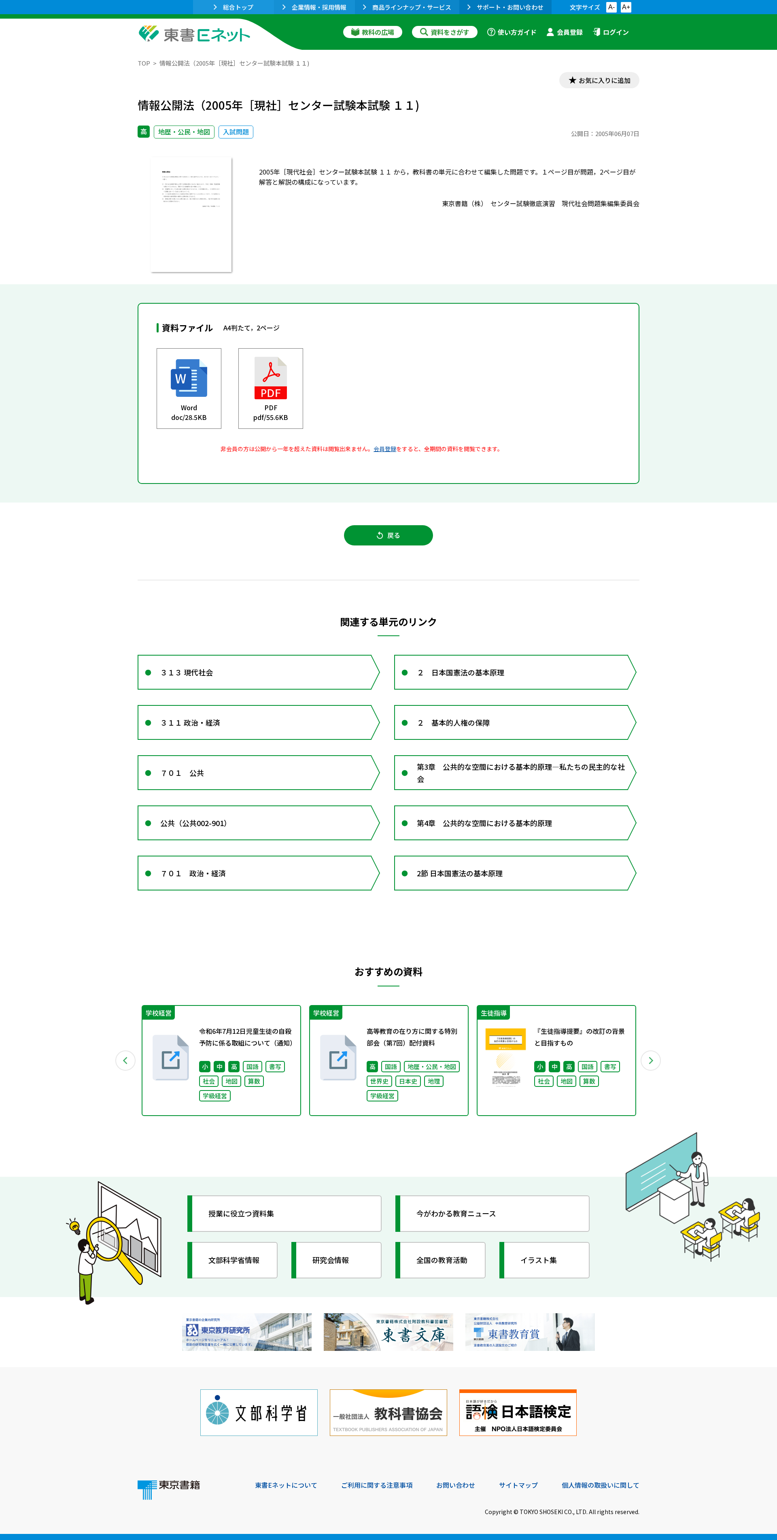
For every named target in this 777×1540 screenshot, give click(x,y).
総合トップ (238, 7)
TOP (144, 63)
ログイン (616, 32)
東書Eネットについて (286, 1485)
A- (611, 7)
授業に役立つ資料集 (241, 1213)
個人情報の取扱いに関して (600, 1485)
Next (651, 1060)
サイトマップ (518, 1485)
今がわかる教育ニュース (456, 1213)
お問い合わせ (455, 1485)
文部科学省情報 (233, 1260)
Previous (125, 1060)
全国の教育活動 (441, 1260)
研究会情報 (330, 1260)
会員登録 (570, 32)
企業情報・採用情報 (319, 7)
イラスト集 (538, 1260)
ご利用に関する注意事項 (376, 1485)
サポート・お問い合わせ (510, 7)
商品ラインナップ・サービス (411, 7)
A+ (626, 7)
